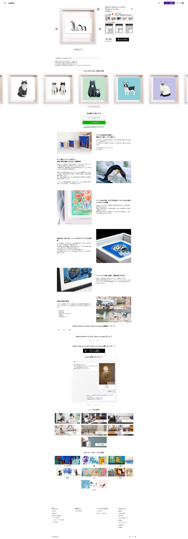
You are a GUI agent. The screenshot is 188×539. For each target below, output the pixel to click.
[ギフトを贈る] (94, 437)
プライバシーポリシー (122, 522)
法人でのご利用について (123, 518)
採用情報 (120, 527)
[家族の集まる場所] (67, 414)
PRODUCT (54, 513)
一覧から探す (55, 522)
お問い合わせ (121, 515)
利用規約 (120, 520)
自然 (64, 329)
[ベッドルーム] (120, 414)
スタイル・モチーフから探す (58, 520)
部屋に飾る (79, 49)
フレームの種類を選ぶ (109, 14)
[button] (98, 9)
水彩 (58, 329)
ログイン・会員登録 (169, 3)
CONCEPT (54, 511)
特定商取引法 (121, 525)
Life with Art (99, 511)
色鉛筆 (70, 329)
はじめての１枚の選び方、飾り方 (94, 117)
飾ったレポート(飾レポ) (101, 513)
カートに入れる (123, 39)
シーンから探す (56, 517)
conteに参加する (78, 511)
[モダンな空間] (94, 414)
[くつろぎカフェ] (120, 426)
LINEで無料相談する (95, 122)
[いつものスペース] (94, 426)
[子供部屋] (67, 426)
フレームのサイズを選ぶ (110, 22)
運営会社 (120, 511)
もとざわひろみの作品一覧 (94, 106)
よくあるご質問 (121, 513)
